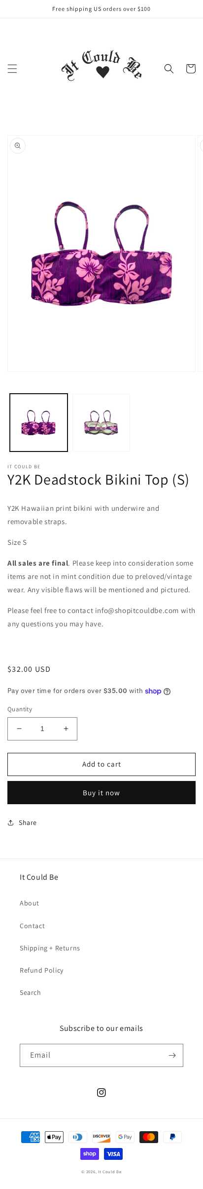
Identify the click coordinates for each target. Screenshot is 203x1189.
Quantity (19, 709)
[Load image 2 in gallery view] (101, 422)
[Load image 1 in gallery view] (39, 422)
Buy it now (101, 792)
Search (30, 992)
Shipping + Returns (50, 947)
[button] (12, 69)
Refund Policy (42, 970)
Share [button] (28, 822)
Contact (32, 925)
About (29, 903)
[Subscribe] (172, 1055)
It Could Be (110, 1171)
